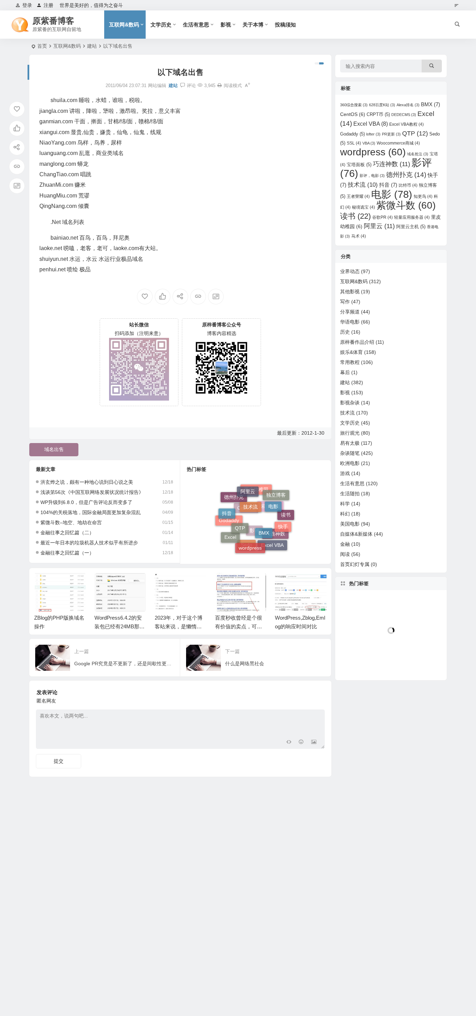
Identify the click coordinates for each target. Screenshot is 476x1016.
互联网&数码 (124, 25)
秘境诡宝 (363, 207)
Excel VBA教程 (406, 124)
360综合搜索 (354, 105)
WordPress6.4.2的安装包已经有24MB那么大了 (119, 626)
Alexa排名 (408, 105)
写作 (345, 301)
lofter (373, 134)
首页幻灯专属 (354, 564)
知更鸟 (423, 196)
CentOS (352, 114)
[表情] (301, 743)
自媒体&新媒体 (356, 534)
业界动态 (350, 271)
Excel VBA (272, 542)
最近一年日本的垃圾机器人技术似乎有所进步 (89, 542)
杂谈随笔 (350, 453)
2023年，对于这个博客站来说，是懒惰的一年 (178, 626)
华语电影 (350, 322)
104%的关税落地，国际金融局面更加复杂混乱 (90, 512)
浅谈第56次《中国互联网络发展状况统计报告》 (92, 492)
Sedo (246, 548)
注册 (48, 5)
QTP (240, 516)
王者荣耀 (358, 196)
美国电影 (350, 524)
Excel (230, 535)
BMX (264, 520)
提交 (58, 761)
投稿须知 (285, 25)
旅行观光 (350, 433)
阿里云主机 (410, 226)
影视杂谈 (350, 402)
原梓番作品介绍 (357, 342)
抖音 (227, 509)
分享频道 (350, 312)
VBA (368, 143)
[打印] (219, 85)
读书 (355, 216)
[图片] (314, 743)
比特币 (408, 185)
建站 (92, 46)
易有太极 (350, 443)
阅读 (345, 554)
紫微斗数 (406, 205)
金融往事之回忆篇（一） (67, 553)
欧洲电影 (350, 463)
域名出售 (54, 449)
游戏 (345, 473)
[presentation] (286, 584)
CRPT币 (378, 114)
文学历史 (161, 25)
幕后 (345, 372)
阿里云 (247, 488)
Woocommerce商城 (398, 143)
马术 (358, 236)
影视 (226, 25)
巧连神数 (391, 164)
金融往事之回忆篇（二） (67, 532)
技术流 (250, 496)
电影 (273, 498)
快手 (283, 520)
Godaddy (229, 527)
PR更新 (391, 134)
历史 (345, 332)
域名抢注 (417, 154)
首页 (42, 46)
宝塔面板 (359, 164)
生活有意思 (196, 25)
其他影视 (350, 291)
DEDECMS (403, 115)
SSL (354, 143)
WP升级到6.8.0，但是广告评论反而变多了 (86, 502)
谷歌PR (382, 217)
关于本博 (253, 25)
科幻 (345, 514)
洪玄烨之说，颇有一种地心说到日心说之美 (86, 482)
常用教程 (350, 362)
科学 (345, 503)
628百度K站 (382, 105)
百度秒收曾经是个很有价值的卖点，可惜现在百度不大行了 (238, 626)
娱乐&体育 (351, 352)
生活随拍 (350, 493)
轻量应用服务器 (412, 217)
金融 (345, 544)
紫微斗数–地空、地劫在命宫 (71, 522)
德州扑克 (234, 501)
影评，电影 (372, 175)
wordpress (250, 541)
